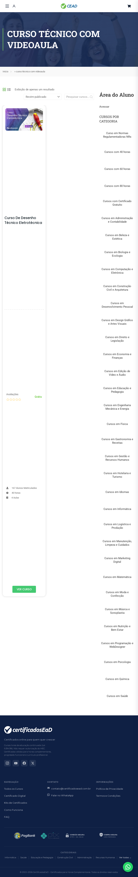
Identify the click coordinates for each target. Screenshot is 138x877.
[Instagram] (7, 763)
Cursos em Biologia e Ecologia (117, 254)
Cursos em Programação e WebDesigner (117, 645)
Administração (84, 857)
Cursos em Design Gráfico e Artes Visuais (117, 322)
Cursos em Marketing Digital (117, 560)
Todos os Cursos (13, 788)
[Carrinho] (129, 6)
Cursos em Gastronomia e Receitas (117, 441)
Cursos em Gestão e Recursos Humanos (117, 458)
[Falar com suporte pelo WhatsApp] (128, 867)
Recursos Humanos (105, 857)
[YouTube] (16, 763)
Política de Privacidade (109, 788)
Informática (10, 857)
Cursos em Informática (117, 509)
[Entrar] (14, 6)
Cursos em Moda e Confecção (117, 594)
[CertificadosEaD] (69, 6)
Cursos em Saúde (117, 696)
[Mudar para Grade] (4, 89)
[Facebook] (24, 763)
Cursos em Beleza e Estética (117, 237)
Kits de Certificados (15, 802)
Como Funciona (13, 809)
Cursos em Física (117, 424)
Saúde (23, 857)
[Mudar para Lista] (9, 89)
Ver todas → (125, 857)
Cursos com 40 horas (117, 152)
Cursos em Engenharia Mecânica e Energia (117, 407)
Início (5, 71)
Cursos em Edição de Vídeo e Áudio (117, 373)
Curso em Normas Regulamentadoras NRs (117, 135)
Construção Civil (65, 857)
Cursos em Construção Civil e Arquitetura (117, 288)
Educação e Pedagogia (42, 857)
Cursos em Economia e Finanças (117, 356)
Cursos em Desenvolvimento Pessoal (117, 305)
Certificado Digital (15, 795)
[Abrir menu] (7, 6)
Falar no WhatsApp (62, 795)
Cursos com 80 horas (117, 186)
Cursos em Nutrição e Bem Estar (117, 628)
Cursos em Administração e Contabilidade (117, 220)
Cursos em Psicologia (117, 662)
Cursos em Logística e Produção (117, 526)
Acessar (104, 106)
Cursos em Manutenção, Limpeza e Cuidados (117, 543)
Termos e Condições (108, 795)
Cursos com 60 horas (117, 169)
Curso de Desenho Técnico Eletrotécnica (23, 220)
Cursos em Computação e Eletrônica (117, 271)
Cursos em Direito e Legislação (117, 339)
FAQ (6, 816)
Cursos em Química (117, 679)
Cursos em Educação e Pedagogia (117, 390)
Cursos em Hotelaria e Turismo (117, 475)
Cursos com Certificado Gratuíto (117, 203)
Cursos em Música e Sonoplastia (117, 611)
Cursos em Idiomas (117, 492)
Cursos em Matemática (117, 577)
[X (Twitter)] (32, 763)
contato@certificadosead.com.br (71, 788)
